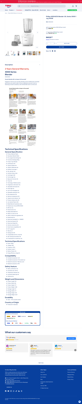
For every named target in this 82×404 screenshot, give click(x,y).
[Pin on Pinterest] (55, 51)
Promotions (19, 10)
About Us (43, 372)
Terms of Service (71, 372)
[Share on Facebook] (52, 51)
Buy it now (61, 47)
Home (6, 10)
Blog (41, 379)
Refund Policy (70, 377)
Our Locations (44, 374)
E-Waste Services (44, 388)
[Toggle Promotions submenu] (23, 10)
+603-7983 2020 (10, 381)
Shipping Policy (70, 374)
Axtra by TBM (43, 385)
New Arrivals (43, 10)
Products (11, 10)
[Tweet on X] (50, 51)
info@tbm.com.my (10, 383)
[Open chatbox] (79, 401)
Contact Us (9, 387)
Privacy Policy (70, 379)
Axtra (48, 10)
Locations (55, 10)
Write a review (71, 338)
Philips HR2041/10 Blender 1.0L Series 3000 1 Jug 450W (15, 13)
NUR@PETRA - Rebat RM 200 (31, 10)
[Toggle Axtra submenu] (51, 10)
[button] (76, 6)
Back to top (41, 362)
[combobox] (41, 6)
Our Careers (43, 377)
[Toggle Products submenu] (14, 10)
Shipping (47, 39)
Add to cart (67, 43)
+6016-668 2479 (10, 382)
